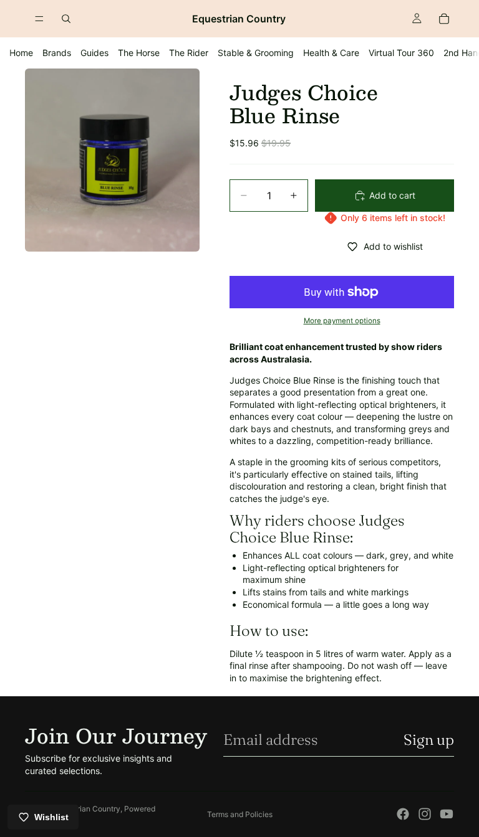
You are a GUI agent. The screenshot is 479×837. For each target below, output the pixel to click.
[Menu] (39, 18)
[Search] (66, 18)
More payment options (342, 320)
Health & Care (331, 52)
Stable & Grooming (256, 52)
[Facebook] (402, 813)
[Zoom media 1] (112, 160)
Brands (56, 52)
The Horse (139, 52)
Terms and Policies (240, 814)
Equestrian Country (87, 808)
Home (21, 52)
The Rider (188, 52)
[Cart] (444, 18)
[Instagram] (424, 813)
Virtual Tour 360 (401, 52)
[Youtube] (446, 813)
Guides (94, 52)
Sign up (429, 740)
